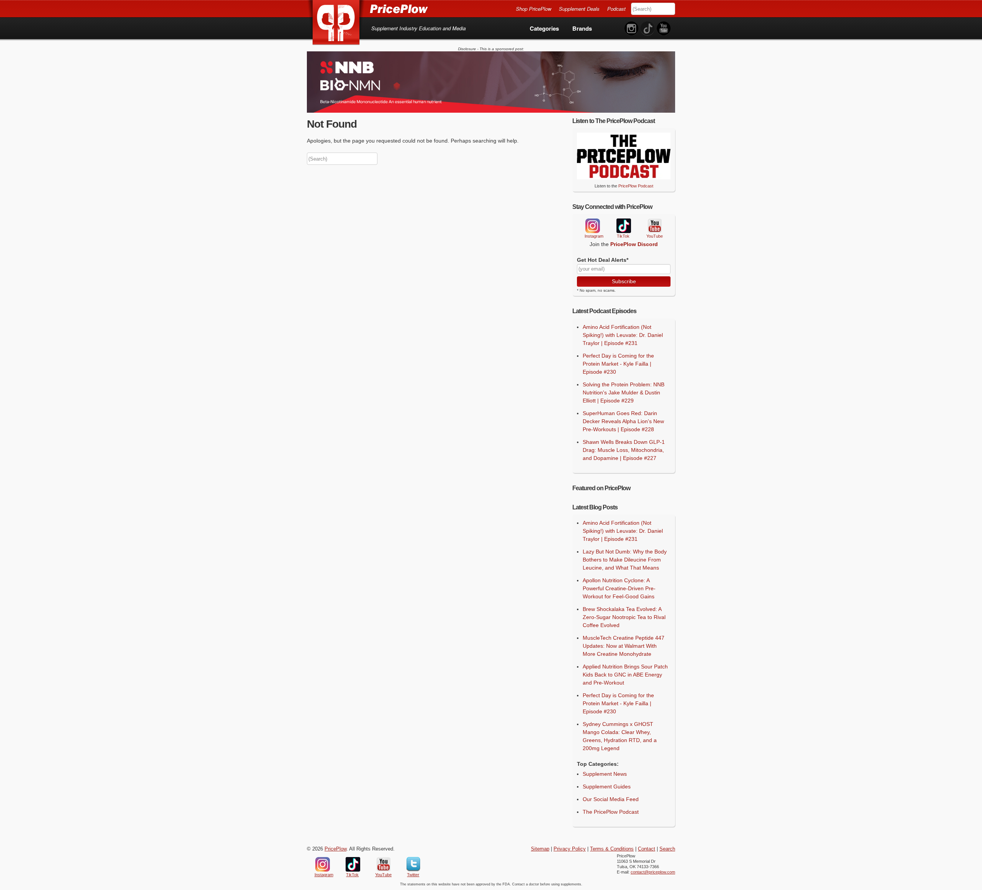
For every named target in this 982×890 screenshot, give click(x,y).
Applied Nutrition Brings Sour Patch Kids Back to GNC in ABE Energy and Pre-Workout (625, 674)
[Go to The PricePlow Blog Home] (367, 8)
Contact (646, 849)
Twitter (413, 864)
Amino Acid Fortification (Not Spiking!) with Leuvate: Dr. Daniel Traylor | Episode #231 (623, 335)
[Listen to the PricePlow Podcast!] (624, 177)
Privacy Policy (570, 849)
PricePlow (335, 849)
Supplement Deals (579, 8)
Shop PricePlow (533, 8)
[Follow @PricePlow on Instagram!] (631, 28)
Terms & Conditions (612, 849)
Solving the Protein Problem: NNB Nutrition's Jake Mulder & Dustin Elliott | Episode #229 (623, 392)
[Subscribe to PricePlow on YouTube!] (664, 28)
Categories (544, 28)
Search (667, 849)
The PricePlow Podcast (611, 812)
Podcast (616, 8)
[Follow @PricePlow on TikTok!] (647, 28)
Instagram (592, 225)
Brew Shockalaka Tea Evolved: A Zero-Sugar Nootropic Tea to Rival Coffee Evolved (624, 617)
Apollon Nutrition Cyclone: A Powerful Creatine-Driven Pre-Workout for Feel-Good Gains (619, 588)
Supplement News (605, 774)
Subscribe (624, 281)
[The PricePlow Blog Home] (336, 23)
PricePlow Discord (634, 244)
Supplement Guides (607, 786)
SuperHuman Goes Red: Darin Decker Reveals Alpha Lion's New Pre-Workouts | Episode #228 (623, 421)
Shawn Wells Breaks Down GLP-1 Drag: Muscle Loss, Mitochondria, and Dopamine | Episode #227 (624, 450)
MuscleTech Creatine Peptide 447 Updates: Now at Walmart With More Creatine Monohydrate (623, 646)
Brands (582, 28)
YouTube (654, 225)
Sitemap (540, 849)
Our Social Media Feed (611, 799)
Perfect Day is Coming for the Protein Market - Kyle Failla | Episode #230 (618, 364)
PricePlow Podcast (635, 186)
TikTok (623, 225)
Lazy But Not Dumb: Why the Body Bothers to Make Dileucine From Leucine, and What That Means (625, 559)
